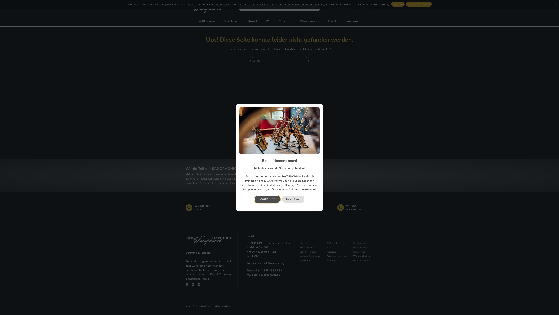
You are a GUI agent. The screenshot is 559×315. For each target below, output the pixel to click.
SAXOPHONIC (267, 199)
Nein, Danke (293, 199)
